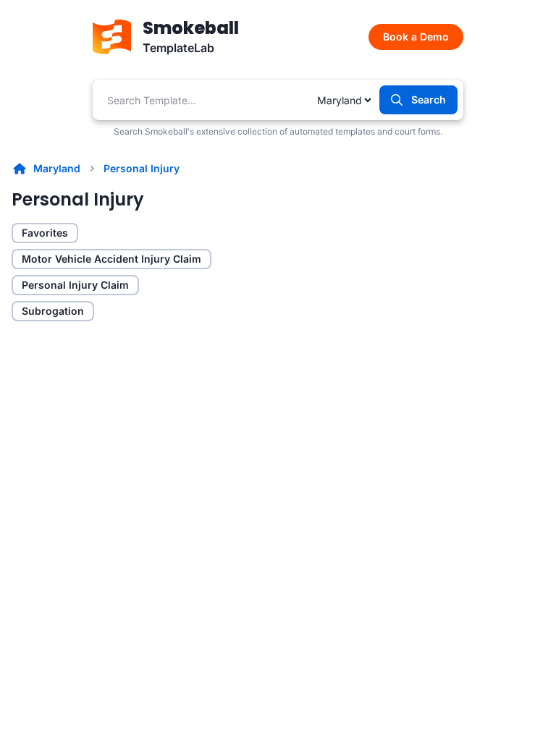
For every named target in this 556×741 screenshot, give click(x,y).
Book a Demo (416, 36)
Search (428, 99)
